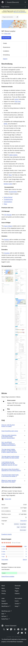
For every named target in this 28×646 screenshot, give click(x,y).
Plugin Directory (5, 6)
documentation (13, 191)
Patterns (17, 593)
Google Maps (23, 524)
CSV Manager (8, 214)
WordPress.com (6, 611)
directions (16, 524)
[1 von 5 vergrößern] (11, 270)
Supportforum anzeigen (7, 576)
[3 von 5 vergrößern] (11, 285)
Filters (5, 204)
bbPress (4, 616)
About (3, 585)
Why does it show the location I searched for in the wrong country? (11, 469)
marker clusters (13, 155)
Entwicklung (6, 55)
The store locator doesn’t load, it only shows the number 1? (10, 475)
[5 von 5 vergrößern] (24, 388)
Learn (3, 598)
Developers (4, 603)
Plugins (17, 591)
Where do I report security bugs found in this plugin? (8, 481)
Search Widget (8, 226)
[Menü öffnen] (25, 2)
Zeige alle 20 (23, 520)
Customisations (8, 201)
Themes (17, 588)
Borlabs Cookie (8, 184)
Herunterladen (6, 37)
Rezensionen (6, 47)
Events (17, 601)
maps (18, 527)
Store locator (23, 530)
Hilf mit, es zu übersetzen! (19, 12)
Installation (6, 51)
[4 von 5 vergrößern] (24, 270)
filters (10, 175)
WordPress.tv (5, 606)
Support (5, 58)
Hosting (3, 591)
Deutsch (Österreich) (10, 625)
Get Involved (18, 598)
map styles (18, 101)
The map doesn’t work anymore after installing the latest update (10, 457)
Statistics (6, 239)
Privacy (3, 593)
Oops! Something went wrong (9, 431)
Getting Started (8, 197)
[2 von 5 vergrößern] (11, 278)
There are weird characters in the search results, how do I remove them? (8, 436)
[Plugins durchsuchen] (17, 17)
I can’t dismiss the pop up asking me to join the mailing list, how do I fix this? (9, 463)
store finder (23, 527)
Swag (17, 606)
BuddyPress (5, 619)
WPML (5, 123)
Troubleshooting (8, 199)
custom (16, 99)
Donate (17, 603)
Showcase (18, 585)
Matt (3, 613)
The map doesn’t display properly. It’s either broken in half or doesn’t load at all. (9, 451)
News (3, 588)
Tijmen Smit (7, 33)
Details (5, 43)
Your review (4, 559)
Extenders (7, 253)
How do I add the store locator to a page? (8, 425)
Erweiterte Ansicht (6, 534)
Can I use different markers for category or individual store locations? (8, 444)
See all (25, 559)
